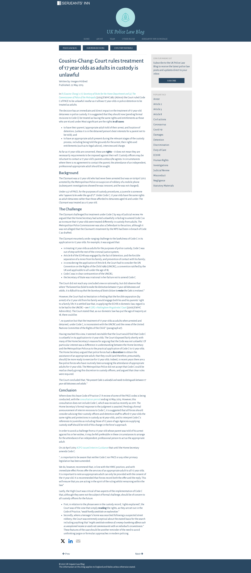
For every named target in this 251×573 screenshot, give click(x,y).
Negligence (159, 180)
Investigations (160, 165)
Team (112, 38)
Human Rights (160, 160)
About (99, 38)
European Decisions (95, 47)
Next (138, 554)
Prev (67, 554)
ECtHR (156, 155)
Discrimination (161, 145)
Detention (158, 140)
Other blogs (128, 38)
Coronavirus (159, 124)
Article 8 (157, 114)
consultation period (90, 399)
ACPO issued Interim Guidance (92, 447)
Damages (158, 134)
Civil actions (159, 119)
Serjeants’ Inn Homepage (154, 38)
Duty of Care (159, 150)
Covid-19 (157, 129)
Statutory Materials (123, 47)
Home (86, 38)
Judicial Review (161, 170)
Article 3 (157, 109)
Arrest (156, 99)
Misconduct (159, 175)
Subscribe (171, 80)
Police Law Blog (70, 47)
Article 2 (157, 104)
